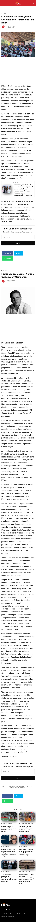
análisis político (13, 786)
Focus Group (29, 786)
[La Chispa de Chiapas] (18, 3)
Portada (10, 823)
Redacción (12, 26)
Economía (4, 270)
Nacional (22, 871)
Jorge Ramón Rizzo (14, 787)
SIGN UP (18, 243)
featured (21, 786)
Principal (22, 787)
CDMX (2, 846)
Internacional (23, 823)
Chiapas (3, 13)
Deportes (4, 823)
